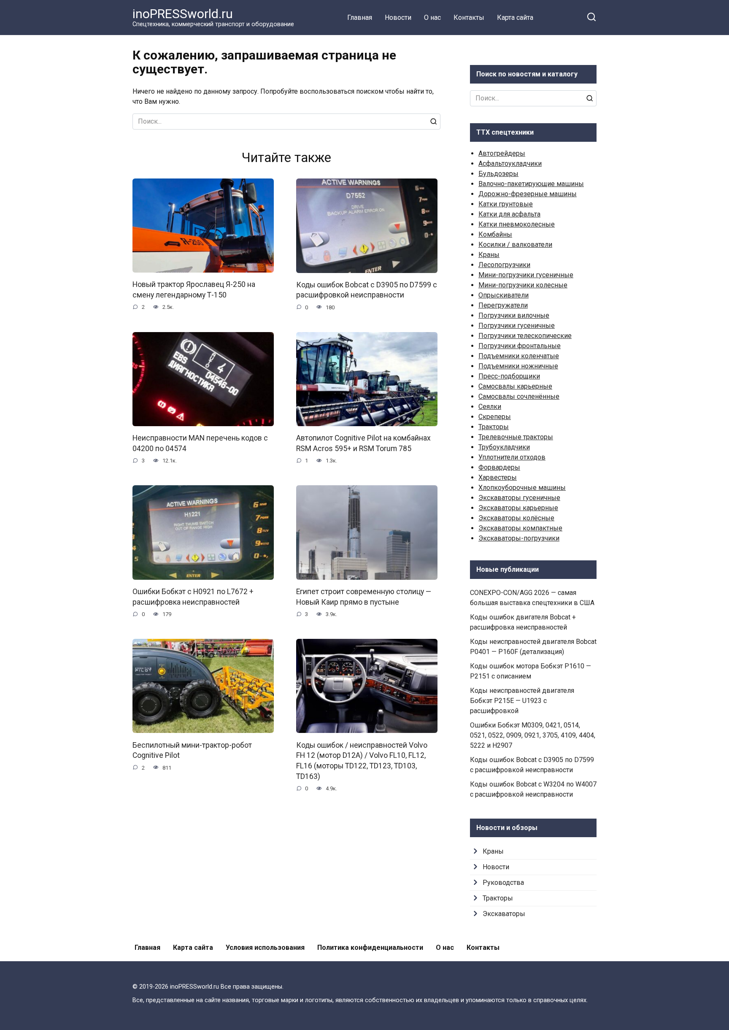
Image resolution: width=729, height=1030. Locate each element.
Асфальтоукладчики (510, 164)
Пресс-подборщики (509, 376)
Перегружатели (503, 305)
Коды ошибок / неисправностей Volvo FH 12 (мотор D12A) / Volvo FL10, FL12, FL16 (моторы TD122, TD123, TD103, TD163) (361, 760)
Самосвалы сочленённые (518, 396)
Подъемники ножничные (518, 366)
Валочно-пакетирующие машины (531, 184)
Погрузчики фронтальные (519, 346)
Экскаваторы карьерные (518, 508)
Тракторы (493, 427)
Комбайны (495, 234)
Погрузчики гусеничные (516, 326)
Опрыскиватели (503, 295)
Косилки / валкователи (515, 245)
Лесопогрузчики (504, 265)
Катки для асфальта (509, 214)
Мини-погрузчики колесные (522, 285)
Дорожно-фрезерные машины (527, 194)
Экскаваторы (504, 914)
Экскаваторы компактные (520, 528)
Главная (359, 18)
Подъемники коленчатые (518, 356)
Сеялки (489, 407)
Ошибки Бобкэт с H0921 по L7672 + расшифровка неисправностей (193, 596)
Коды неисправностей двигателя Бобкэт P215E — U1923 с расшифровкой (522, 701)
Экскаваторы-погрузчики (518, 538)
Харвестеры (497, 477)
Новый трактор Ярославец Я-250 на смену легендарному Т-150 (193, 289)
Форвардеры (499, 467)
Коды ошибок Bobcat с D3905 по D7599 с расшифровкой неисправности (366, 290)
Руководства (503, 883)
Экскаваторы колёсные (516, 518)
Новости (398, 18)
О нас (432, 18)
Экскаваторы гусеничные (519, 498)
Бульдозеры (498, 174)
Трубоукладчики (504, 447)
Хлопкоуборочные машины (522, 488)
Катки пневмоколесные (516, 224)
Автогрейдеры (501, 153)
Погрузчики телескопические (525, 336)
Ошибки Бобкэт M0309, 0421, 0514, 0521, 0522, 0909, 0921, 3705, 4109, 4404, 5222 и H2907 (532, 735)
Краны (489, 255)
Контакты (469, 18)
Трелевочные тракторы (515, 437)
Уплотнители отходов (511, 457)
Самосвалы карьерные (515, 386)
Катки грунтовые (505, 204)
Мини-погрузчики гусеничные (525, 275)
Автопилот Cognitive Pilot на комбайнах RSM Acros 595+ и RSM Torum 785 (363, 443)
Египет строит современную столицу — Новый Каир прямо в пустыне (363, 596)
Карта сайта (515, 18)
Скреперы (494, 417)
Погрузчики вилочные (513, 315)
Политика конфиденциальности (370, 947)
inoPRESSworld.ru (182, 13)
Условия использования (265, 947)
